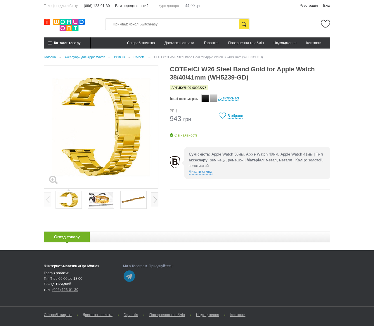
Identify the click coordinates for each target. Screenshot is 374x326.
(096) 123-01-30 (97, 6)
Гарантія (211, 43)
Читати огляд (200, 171)
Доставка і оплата (179, 43)
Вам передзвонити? (131, 6)
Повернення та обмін (246, 43)
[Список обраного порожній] (325, 24)
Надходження (285, 43)
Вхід (326, 6)
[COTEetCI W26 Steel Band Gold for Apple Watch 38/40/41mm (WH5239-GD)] (69, 200)
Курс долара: (169, 6)
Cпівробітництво (141, 43)
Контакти (313, 43)
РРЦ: (174, 111)
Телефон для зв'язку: (61, 6)
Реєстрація (308, 6)
